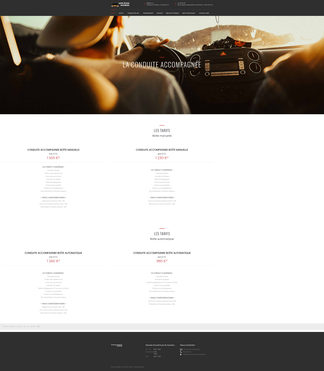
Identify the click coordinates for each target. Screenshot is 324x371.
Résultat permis (172, 13)
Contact (160, 13)
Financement (148, 13)
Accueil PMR (204, 13)
